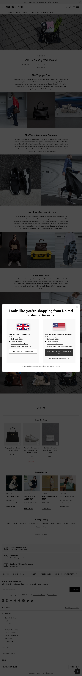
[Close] (77, 307)
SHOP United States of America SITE (59, 352)
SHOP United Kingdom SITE (23, 351)
